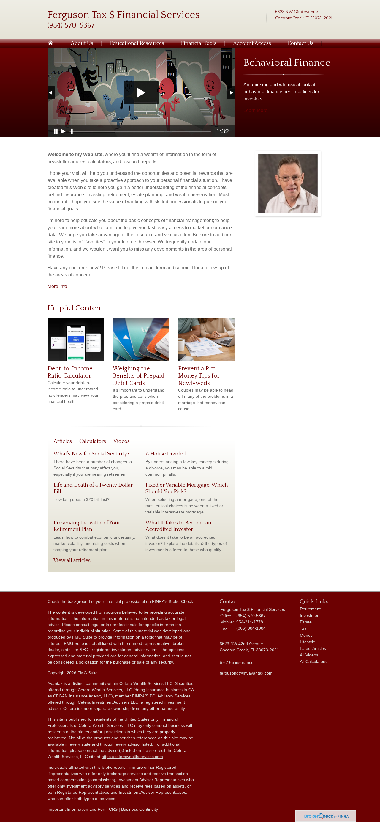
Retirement (310, 608)
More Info (57, 286)
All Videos (309, 655)
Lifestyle (307, 641)
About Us (82, 43)
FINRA (138, 696)
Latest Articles (313, 648)
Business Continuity (139, 809)
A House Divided (165, 454)
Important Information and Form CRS (83, 809)
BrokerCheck (181, 601)
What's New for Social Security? (91, 454)
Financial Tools (198, 43)
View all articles (72, 561)
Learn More (255, 110)
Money (306, 635)
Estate (306, 622)
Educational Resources (137, 43)
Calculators (92, 441)
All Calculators (313, 661)
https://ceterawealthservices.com (132, 756)
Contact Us (301, 43)
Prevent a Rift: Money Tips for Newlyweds (199, 375)
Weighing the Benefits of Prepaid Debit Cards (138, 375)
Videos (121, 441)
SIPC (150, 696)
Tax (303, 628)
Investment (310, 615)
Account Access (252, 43)
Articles (62, 441)
